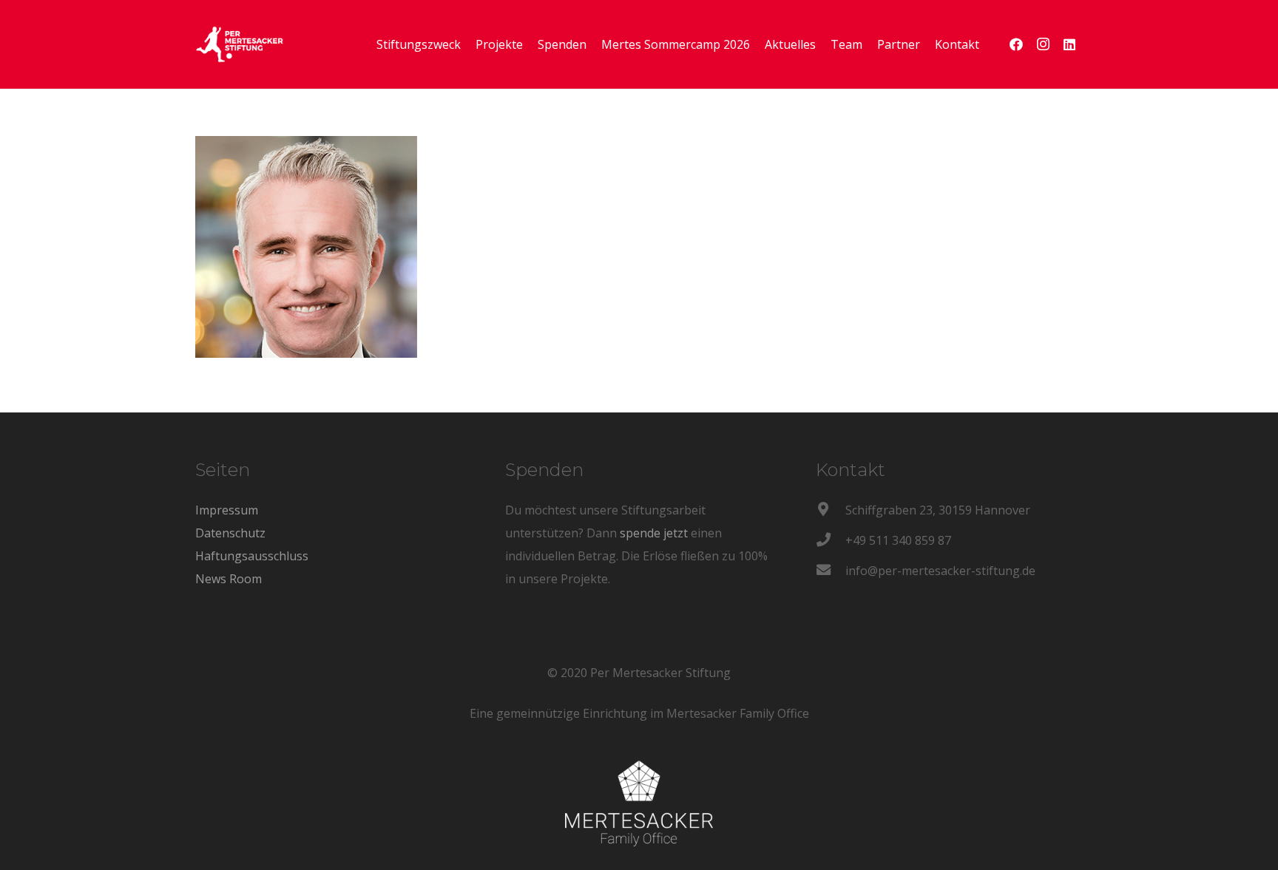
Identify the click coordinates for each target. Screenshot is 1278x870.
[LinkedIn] (1069, 44)
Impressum (226, 510)
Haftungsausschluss (251, 556)
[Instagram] (1043, 44)
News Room (228, 579)
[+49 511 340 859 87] (830, 540)
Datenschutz (230, 533)
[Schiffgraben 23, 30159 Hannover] (830, 510)
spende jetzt (654, 533)
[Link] (239, 44)
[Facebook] (1016, 44)
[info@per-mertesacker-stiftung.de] (830, 571)
